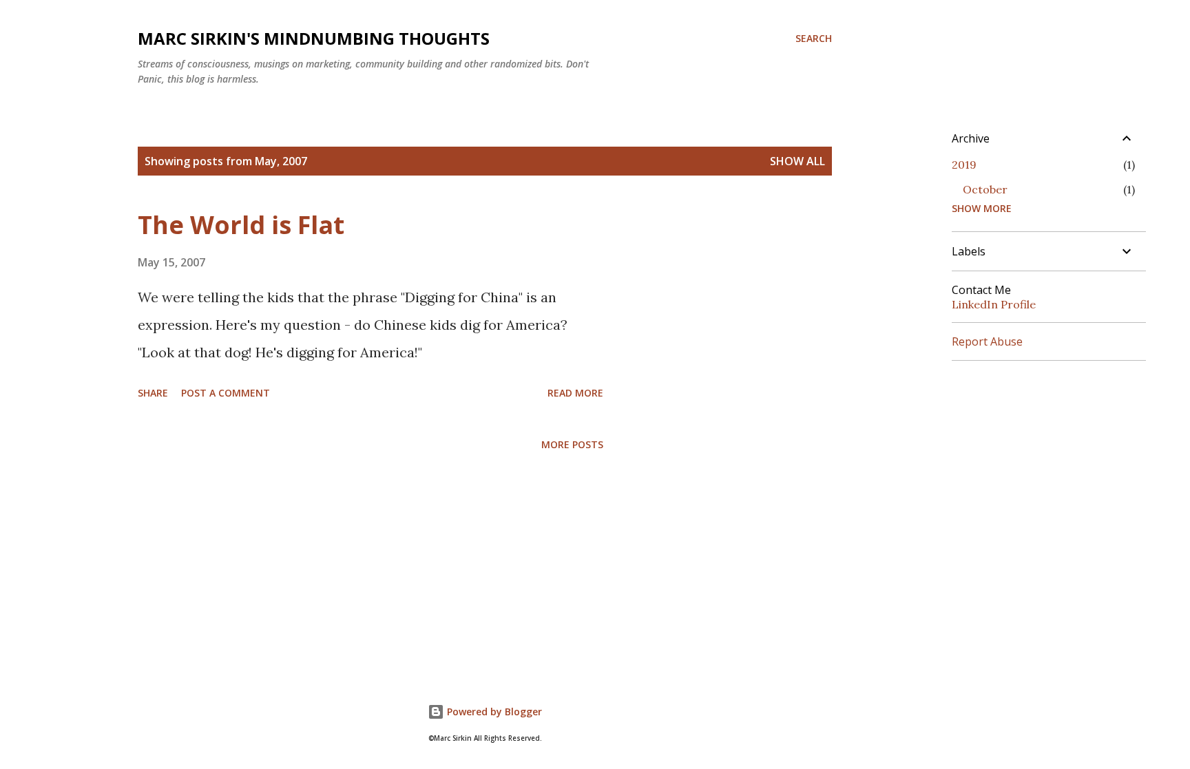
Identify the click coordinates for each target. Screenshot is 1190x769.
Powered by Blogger (493, 711)
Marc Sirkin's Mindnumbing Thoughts (314, 38)
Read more (575, 392)
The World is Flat (241, 225)
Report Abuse (987, 341)
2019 (964, 164)
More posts (572, 444)
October (985, 189)
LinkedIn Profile (994, 304)
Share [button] (153, 392)
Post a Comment (225, 392)
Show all (797, 161)
